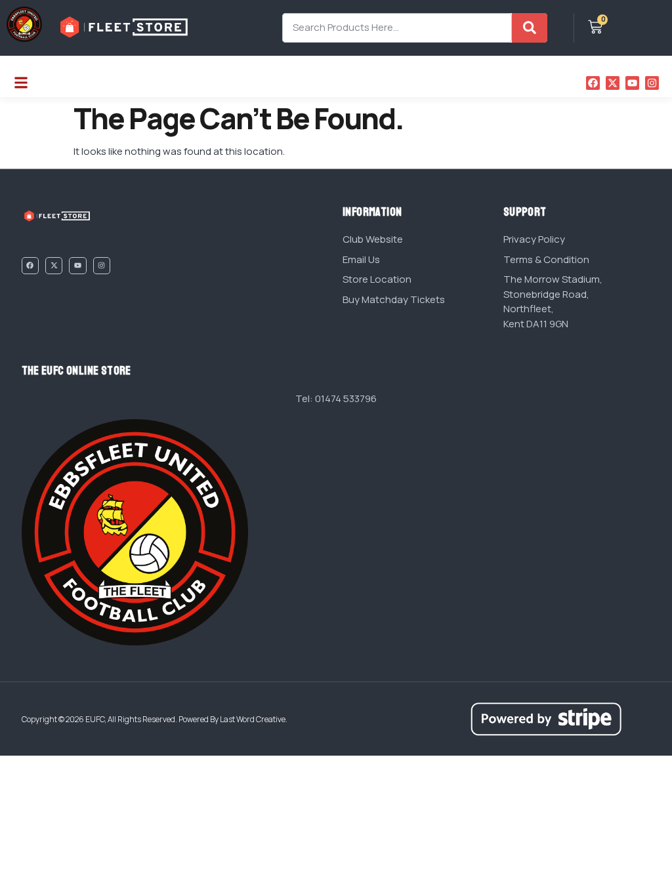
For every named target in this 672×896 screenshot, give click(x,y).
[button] (21, 83)
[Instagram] (652, 83)
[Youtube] (632, 83)
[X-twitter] (613, 83)
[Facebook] (593, 83)
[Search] (529, 28)
